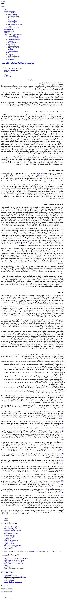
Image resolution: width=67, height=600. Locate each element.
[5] (55, 159)
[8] (29, 215)
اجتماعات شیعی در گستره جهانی (13, 561)
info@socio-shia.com (6, 588)
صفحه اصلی (7, 598)
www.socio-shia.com (6, 591)
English (2, 6)
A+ (2, 1)
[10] (41, 222)
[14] (20, 245)
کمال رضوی (7, 68)
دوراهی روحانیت (9, 580)
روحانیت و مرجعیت (9, 70)
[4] (29, 126)
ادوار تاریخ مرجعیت (9, 578)
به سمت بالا (4, 551)
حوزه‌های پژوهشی (46, 551)
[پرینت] (6, 75)
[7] (41, 188)
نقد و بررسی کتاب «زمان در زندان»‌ (14, 568)
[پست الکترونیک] (9, 76)
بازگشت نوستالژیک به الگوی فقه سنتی (17, 63)
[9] (6, 217)
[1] (63, 354)
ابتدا (52, 551)
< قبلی (6, 518)
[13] (30, 243)
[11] (5, 225)
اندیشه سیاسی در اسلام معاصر (13, 582)
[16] (55, 263)
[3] (63, 395)
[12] (8, 240)
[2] (32, 89)
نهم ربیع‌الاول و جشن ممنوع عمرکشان (15, 577)
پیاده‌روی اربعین (8, 566)
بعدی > (6, 520)
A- (5, 1)
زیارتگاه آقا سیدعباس (10, 575)
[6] (38, 175)
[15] (51, 260)
